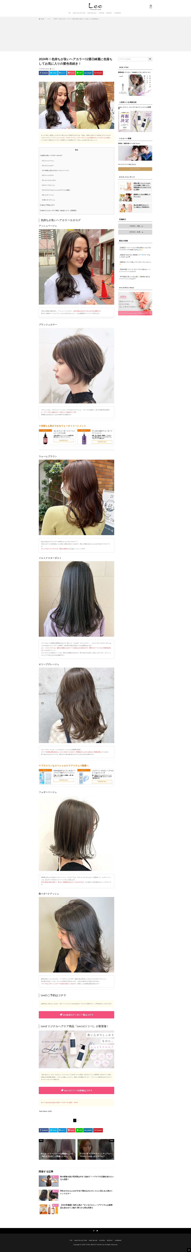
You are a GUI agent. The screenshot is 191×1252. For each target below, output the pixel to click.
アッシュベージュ (48, 160)
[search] (150, 59)
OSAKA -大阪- (135, 226)
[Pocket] (71, 73)
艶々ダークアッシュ (48, 200)
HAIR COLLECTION (79, 13)
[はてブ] (62, 73)
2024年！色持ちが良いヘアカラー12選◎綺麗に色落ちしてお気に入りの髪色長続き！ (77, 19)
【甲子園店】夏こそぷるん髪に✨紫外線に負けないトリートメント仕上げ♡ (134, 278)
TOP (69, 13)
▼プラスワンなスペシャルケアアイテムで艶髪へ (56, 190)
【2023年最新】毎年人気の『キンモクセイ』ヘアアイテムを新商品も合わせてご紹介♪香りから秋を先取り (86, 1206)
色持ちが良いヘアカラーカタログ (51, 155)
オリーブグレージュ (48, 185)
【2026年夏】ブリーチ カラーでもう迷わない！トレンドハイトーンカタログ (135, 270)
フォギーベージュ (48, 195)
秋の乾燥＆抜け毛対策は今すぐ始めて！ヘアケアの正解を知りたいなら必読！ (87, 1178)
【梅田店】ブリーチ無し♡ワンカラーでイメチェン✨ (135, 263)
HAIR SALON (91, 13)
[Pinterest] (98, 73)
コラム (49, 19)
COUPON (101, 13)
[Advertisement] (95, 35)
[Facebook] (44, 73)
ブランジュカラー (48, 165)
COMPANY (117, 13)
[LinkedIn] (88, 73)
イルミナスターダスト (49, 180)
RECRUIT (109, 13)
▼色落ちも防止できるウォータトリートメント (55, 170)
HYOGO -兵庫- (135, 232)
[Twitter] (53, 73)
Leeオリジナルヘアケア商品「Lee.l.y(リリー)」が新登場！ (58, 210)
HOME (42, 19)
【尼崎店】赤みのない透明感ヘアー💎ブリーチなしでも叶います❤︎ (134, 256)
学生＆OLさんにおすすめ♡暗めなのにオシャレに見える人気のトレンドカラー (86, 1192)
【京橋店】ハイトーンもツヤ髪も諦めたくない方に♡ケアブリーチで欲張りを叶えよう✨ (135, 248)
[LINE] (79, 73)
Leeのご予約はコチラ (47, 205)
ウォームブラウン (48, 175)
